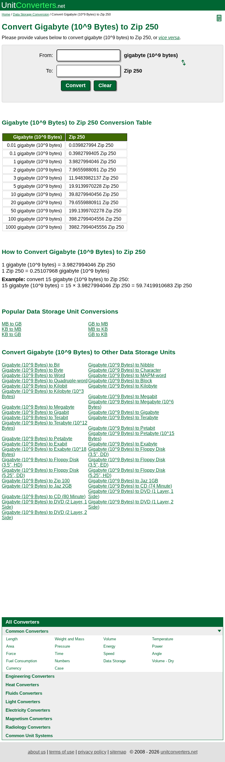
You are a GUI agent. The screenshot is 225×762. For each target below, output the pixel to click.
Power (157, 646)
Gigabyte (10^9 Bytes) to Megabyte (38, 407)
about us (37, 751)
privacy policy (92, 751)
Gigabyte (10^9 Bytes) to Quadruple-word (45, 380)
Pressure (62, 646)
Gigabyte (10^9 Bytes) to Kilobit (34, 385)
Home (6, 14)
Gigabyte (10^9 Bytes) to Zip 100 (36, 480)
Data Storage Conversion (31, 14)
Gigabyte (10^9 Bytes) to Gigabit (35, 412)
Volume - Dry (163, 661)
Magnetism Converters (29, 718)
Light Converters (23, 701)
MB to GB (12, 323)
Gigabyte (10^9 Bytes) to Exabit (34, 443)
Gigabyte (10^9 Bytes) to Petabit (121, 428)
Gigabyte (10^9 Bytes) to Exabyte (122, 443)
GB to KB (98, 334)
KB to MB (11, 329)
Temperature (162, 639)
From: (46, 55)
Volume (109, 639)
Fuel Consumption (21, 661)
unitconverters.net (179, 751)
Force (11, 653)
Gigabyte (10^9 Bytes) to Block (120, 380)
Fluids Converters (24, 693)
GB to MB (98, 323)
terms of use (61, 751)
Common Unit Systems (29, 735)
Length (12, 639)
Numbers (62, 661)
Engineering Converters (30, 676)
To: (49, 71)
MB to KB (98, 329)
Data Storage (114, 661)
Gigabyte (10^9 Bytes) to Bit (30, 364)
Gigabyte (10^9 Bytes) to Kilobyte (122, 385)
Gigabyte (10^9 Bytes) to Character (124, 370)
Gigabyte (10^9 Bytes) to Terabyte (123, 417)
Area (10, 646)
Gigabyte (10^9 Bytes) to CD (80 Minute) (44, 496)
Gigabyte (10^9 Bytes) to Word (33, 375)
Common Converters (27, 631)
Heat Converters (22, 684)
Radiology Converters (28, 727)
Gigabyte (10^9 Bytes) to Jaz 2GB (37, 486)
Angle (157, 653)
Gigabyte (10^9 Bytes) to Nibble (121, 364)
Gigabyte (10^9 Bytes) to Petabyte (37, 438)
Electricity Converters (28, 710)
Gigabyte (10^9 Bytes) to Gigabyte (123, 412)
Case (59, 668)
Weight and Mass (69, 639)
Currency (13, 668)
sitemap (118, 751)
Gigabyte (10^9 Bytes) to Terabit (35, 417)
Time (59, 653)
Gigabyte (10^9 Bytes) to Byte (32, 370)
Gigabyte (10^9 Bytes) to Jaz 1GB (123, 480)
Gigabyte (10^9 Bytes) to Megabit (122, 396)
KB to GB (11, 334)
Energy (109, 646)
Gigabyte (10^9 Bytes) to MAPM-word (127, 375)
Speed (108, 653)
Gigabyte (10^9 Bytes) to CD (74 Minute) (130, 486)
